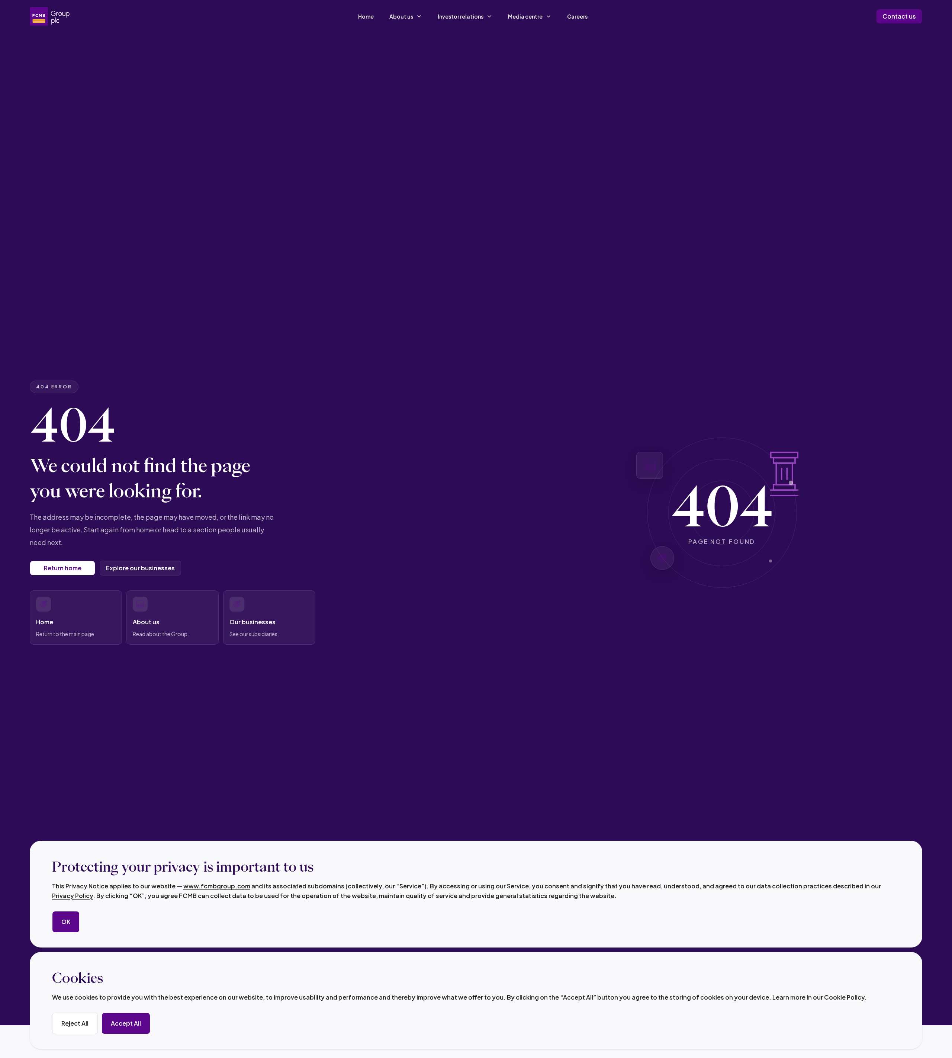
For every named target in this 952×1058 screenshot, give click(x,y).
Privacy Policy (72, 896)
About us (401, 16)
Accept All (126, 1023)
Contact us (899, 16)
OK (65, 922)
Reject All (75, 1023)
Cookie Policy (844, 997)
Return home (62, 568)
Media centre (525, 16)
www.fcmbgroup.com (216, 886)
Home (366, 16)
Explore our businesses (140, 568)
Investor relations (460, 16)
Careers (577, 16)
